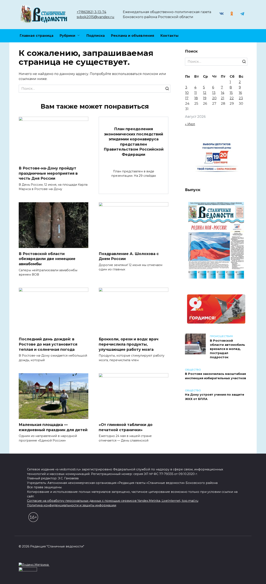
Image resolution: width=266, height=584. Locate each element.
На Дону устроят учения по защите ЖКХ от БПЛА (214, 397)
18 (196, 98)
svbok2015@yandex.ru (95, 17)
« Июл (190, 124)
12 (204, 93)
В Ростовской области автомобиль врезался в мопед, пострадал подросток (227, 349)
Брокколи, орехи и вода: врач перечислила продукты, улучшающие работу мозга (128, 344)
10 (187, 93)
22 (232, 98)
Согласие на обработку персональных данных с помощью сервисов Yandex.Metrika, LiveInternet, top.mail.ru (112, 501)
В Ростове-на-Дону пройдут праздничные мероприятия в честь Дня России (48, 173)
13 (214, 93)
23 (241, 98)
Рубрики (67, 36)
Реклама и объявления (132, 36)
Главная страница (36, 36)
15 (231, 93)
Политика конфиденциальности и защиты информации (71, 505)
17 (186, 98)
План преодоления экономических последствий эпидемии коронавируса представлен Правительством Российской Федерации (134, 142)
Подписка (95, 36)
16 (240, 93)
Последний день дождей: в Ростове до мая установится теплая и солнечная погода (48, 344)
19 (204, 98)
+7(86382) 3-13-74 (91, 12)
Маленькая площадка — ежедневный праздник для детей (53, 427)
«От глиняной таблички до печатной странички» (126, 427)
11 (195, 93)
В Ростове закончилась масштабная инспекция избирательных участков (215, 376)
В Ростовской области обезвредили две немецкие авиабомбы (47, 259)
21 (222, 98)
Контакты (169, 36)
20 (214, 98)
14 (222, 93)
